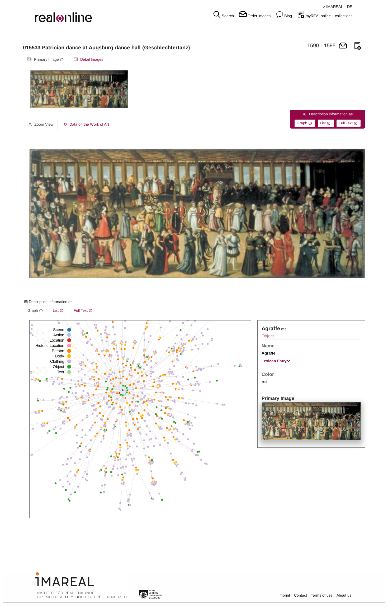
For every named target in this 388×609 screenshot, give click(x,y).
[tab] (46, 59)
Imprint (284, 595)
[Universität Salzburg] (151, 594)
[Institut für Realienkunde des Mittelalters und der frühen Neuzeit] (81, 585)
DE (349, 6)
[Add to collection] (357, 46)
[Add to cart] (342, 46)
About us (344, 595)
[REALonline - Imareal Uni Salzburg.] (64, 13)
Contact (300, 595)
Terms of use (322, 595)
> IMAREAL (333, 6)
